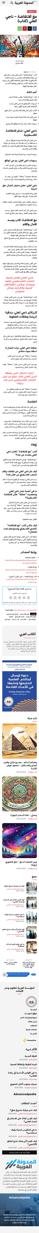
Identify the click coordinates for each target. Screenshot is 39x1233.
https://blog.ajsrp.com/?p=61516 (25, 610)
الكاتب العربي (19, 63)
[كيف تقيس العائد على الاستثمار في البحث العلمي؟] (31, 903)
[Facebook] (34, 28)
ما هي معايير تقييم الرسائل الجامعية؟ (15, 945)
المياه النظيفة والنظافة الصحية (23, 1064)
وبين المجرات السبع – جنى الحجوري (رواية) (21, 863)
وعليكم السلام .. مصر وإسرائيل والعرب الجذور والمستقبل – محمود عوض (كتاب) (20, 765)
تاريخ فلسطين (32, 619)
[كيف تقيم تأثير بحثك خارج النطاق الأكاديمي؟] (31, 932)
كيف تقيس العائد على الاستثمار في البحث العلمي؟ (13, 901)
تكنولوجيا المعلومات (30, 1088)
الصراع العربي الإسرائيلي (12, 614)
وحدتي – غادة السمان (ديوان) (24, 815)
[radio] (28, 598)
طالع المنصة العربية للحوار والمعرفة (19, 1152)
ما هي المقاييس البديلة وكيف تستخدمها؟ (14, 915)
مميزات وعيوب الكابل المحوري (23, 1084)
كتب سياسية (15, 619)
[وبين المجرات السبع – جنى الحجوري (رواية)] (19, 840)
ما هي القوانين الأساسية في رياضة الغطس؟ (22, 1074)
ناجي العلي (7, 619)
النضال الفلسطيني (19, 617)
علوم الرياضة (33, 1079)
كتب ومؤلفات (32, 772)
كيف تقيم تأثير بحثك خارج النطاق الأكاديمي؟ (13, 930)
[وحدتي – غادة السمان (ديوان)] (19, 793)
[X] (30, 28)
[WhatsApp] (20, 28)
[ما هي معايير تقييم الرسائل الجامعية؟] (31, 947)
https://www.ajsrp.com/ (30, 638)
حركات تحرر (24, 619)
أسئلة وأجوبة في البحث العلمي (15, 889)
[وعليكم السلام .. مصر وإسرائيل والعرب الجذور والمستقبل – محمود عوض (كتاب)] (19, 741)
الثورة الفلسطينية (24, 614)
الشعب (10, 410)
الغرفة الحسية (31, 1056)
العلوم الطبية (33, 1060)
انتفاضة (11, 617)
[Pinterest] (25, 28)
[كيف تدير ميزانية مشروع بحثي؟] (31, 888)
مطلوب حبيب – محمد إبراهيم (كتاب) (10, 963)
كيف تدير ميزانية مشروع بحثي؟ (14, 886)
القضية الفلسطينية (31, 617)
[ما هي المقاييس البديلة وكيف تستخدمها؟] (31, 917)
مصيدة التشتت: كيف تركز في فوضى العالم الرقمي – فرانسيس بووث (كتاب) (28, 964)
